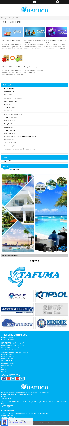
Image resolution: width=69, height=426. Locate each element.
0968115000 (12, 169)
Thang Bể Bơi (8, 124)
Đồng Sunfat (4, 371)
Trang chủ (5, 18)
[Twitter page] (13, 378)
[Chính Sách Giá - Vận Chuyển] (12, 32)
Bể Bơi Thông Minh (9, 133)
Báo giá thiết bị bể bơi (7, 363)
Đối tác (34, 261)
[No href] (18, 213)
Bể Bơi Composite (9, 139)
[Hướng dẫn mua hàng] (34, 58)
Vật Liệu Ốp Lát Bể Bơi (10, 142)
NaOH (3, 367)
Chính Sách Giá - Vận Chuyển (11, 40)
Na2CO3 (3, 369)
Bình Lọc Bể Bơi (8, 95)
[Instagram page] (8, 378)
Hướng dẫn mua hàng (30, 67)
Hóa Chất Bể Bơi (8, 111)
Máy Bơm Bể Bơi (9, 91)
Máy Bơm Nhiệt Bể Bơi (10, 101)
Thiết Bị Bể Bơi (9, 88)
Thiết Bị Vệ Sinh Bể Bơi (10, 107)
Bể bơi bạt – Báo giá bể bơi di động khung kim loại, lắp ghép (20, 136)
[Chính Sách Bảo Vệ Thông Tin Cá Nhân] (56, 32)
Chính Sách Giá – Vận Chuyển (10, 350)
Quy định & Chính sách (17, 18)
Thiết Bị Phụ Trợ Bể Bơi (10, 117)
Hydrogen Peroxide (6, 365)
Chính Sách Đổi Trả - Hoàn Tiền (11, 67)
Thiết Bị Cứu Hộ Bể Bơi (10, 130)
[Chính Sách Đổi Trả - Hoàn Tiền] (12, 58)
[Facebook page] (4, 378)
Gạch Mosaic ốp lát (9, 146)
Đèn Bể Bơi (7, 104)
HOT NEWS (6, 360)
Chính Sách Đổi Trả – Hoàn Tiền (10, 348)
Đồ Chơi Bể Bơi (8, 127)
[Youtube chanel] (17, 378)
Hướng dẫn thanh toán (7, 356)
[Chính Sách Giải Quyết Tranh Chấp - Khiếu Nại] (34, 32)
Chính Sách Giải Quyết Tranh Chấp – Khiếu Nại (14, 352)
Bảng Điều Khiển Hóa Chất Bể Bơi (13, 114)
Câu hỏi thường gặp (7, 358)
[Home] (34, 9)
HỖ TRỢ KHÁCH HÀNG (12, 343)
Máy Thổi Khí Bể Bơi (9, 120)
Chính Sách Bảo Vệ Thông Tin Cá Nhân (12, 345)
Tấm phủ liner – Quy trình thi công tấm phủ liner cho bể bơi (19, 149)
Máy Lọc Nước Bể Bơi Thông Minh (13, 98)
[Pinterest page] (22, 378)
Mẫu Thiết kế (7, 152)
